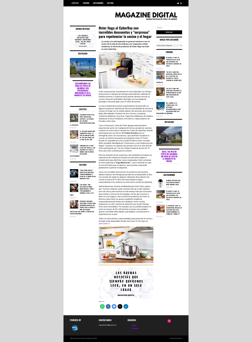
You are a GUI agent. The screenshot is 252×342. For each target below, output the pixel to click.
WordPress (179, 338)
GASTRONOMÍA (98, 3)
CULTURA (110, 3)
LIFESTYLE (75, 3)
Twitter (133, 325)
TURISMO (86, 3)
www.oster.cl (104, 224)
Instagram (134, 328)
